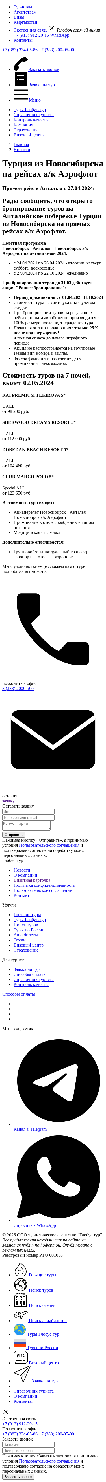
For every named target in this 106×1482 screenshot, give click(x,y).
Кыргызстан (25, 22)
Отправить (14, 835)
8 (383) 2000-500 (18, 688)
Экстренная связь (30, 30)
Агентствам (25, 12)
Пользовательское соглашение (43, 890)
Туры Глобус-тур (30, 109)
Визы (19, 17)
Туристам (23, 7)
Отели (20, 940)
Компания (23, 124)
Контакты (23, 40)
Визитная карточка (32, 880)
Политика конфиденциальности (44, 885)
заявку (8, 801)
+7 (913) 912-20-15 (31, 35)
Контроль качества (31, 119)
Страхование (26, 129)
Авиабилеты (26, 934)
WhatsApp (59, 35)
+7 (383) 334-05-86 (20, 49)
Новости (22, 870)
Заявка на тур (27, 969)
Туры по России (29, 929)
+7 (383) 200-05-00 (56, 49)
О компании (25, 875)
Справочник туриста (34, 114)
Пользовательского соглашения (49, 845)
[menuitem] (59, 7)
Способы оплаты (30, 974)
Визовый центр (29, 135)
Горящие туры (27, 914)
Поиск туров (26, 924)
